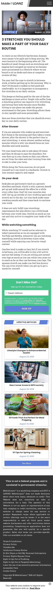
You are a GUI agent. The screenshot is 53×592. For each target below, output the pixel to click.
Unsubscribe (9, 547)
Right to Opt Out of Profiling (16, 559)
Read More (35, 588)
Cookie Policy (9, 571)
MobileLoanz (12, 3)
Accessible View (10, 568)
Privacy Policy (27, 300)
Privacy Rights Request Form (16, 556)
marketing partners (40, 303)
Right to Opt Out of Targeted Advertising (21, 562)
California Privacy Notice (22, 302)
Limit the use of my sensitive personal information (27, 565)
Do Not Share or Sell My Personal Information (24, 553)
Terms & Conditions (12, 541)
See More (26, 463)
